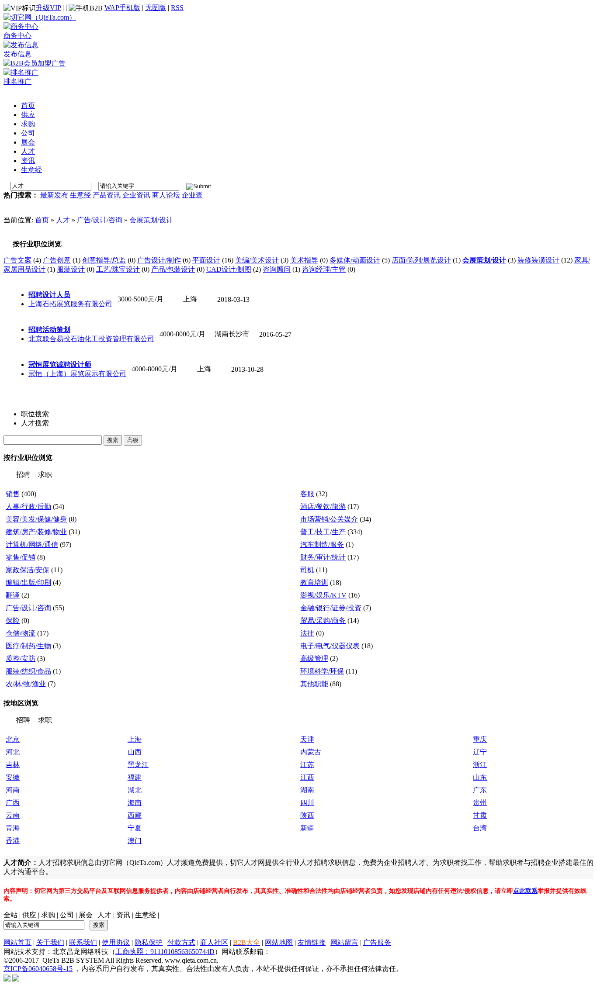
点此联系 (525, 891)
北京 (13, 739)
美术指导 (304, 260)
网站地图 (279, 942)
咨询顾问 (277, 269)
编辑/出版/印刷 (28, 582)
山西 (135, 752)
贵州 (480, 802)
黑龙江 (138, 764)
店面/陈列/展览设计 (421, 260)
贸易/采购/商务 (323, 620)
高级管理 (314, 658)
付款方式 (181, 942)
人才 (63, 220)
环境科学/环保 (322, 671)
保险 (13, 620)
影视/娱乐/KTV (323, 595)
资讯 (123, 915)
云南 (13, 815)
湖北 (135, 790)
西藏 (135, 815)
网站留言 (344, 942)
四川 (307, 802)
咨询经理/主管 (324, 269)
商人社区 (214, 942)
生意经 (80, 195)
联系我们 (83, 942)
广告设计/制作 (159, 260)
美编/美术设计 (257, 260)
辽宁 (480, 752)
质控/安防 (20, 658)
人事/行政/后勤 (28, 506)
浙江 (480, 764)
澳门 (135, 840)
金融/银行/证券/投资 (330, 608)
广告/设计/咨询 (99, 220)
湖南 (307, 790)
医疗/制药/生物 (28, 646)
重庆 (480, 739)
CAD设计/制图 (228, 269)
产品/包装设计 (173, 269)
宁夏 (135, 828)
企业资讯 (136, 195)
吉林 (13, 764)
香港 (13, 840)
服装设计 (71, 269)
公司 (67, 915)
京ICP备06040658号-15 (38, 968)
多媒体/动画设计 (355, 260)
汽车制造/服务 (322, 544)
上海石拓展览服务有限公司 (70, 304)
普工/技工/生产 (323, 532)
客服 (307, 494)
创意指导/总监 (104, 260)
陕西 (307, 815)
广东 (480, 790)
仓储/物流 (20, 633)
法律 (307, 633)
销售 (13, 494)
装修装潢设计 (538, 260)
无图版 (155, 7)
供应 (29, 915)
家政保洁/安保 (27, 570)
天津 (307, 739)
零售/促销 (20, 557)
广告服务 (377, 942)
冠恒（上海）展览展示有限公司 (77, 373)
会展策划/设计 (151, 220)
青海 (13, 828)
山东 (480, 777)
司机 (307, 570)
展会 (86, 915)
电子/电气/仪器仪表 (330, 646)
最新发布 (54, 195)
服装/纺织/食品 (28, 671)
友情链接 (312, 942)
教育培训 (314, 582)
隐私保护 (149, 942)
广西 (13, 802)
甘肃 (480, 815)
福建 (135, 777)
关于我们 (50, 942)
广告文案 (17, 260)
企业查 (192, 195)
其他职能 (314, 684)
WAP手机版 (122, 7)
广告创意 (57, 260)
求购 (48, 915)
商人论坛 (166, 195)
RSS (177, 7)
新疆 (307, 828)
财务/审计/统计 (323, 557)
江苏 (307, 764)
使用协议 (116, 942)
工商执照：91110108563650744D (165, 951)
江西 (307, 777)
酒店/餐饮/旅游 (323, 506)
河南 (13, 790)
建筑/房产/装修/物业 (36, 532)
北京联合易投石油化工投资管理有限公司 (91, 338)
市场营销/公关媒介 (329, 519)
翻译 (13, 595)
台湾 (480, 828)
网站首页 (17, 942)
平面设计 (206, 260)
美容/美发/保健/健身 (36, 519)
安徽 (13, 777)
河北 (13, 752)
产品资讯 (107, 195)
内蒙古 (310, 752)
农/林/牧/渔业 (26, 684)
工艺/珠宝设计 (118, 269)
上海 (135, 739)
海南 (135, 802)
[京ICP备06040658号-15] (6, 977)
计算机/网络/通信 (32, 544)
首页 (42, 220)
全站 (10, 915)
